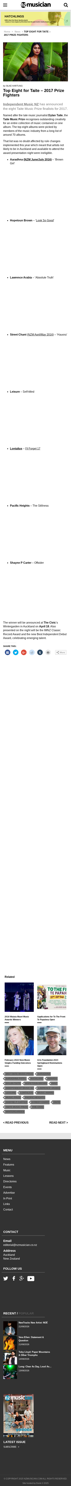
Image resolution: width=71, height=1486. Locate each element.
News (6, 1159)
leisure (11, 1092)
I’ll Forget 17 (32, 448)
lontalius (26, 1092)
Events (7, 1187)
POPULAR (26, 1313)
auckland (37, 1078)
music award (45, 1092)
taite (57, 1102)
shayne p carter (16, 1102)
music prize (13, 1097)
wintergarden (15, 1111)
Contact (8, 1209)
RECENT (9, 1313)
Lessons (8, 1175)
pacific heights (35, 1097)
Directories (10, 1181)
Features (8, 1164)
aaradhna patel (16, 1078)
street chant (40, 1102)
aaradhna (44, 1074)
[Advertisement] (35, 811)
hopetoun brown (36, 1083)
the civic (37, 1107)
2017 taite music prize (19, 1074)
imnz (54, 1083)
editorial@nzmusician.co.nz (20, 1244)
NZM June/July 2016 (37, 159)
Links (6, 1204)
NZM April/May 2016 (40, 334)
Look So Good (45, 220)
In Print (7, 1198)
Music (7, 1170)
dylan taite (13, 1083)
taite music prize (17, 1107)
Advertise (9, 1192)
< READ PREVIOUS (16, 1122)
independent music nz (19, 1088)
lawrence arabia (49, 1088)
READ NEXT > (58, 1122)
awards (52, 1078)
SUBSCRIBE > (11, 1447)
